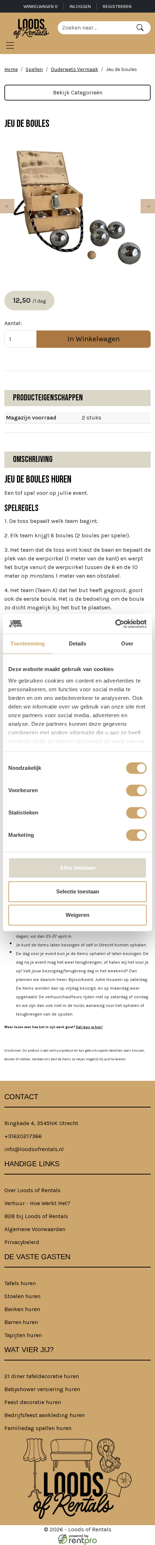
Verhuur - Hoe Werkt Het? (37, 1203)
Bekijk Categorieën (77, 92)
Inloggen (80, 6)
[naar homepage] (31, 27)
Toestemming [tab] (27, 643)
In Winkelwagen (93, 339)
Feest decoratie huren (32, 1402)
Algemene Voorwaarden (34, 1229)
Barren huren (21, 1322)
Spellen (34, 69)
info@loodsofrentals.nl (34, 1149)
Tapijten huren (23, 1335)
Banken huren (22, 1309)
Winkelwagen (40, 6)
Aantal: (13, 323)
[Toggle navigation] (10, 45)
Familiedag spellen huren (37, 1428)
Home (11, 69)
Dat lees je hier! (89, 1027)
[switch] (136, 790)
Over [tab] (127, 643)
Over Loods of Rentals (32, 1190)
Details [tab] (78, 643)
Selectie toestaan (77, 891)
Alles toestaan (78, 868)
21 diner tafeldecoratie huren (41, 1376)
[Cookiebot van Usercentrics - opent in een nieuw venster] (115, 624)
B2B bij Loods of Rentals (36, 1216)
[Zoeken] (140, 27)
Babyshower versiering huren (42, 1389)
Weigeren (77, 915)
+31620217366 (23, 1136)
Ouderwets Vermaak (74, 69)
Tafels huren (20, 1283)
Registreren (117, 6)
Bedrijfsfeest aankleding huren (44, 1415)
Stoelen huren (22, 1296)
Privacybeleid (21, 1242)
